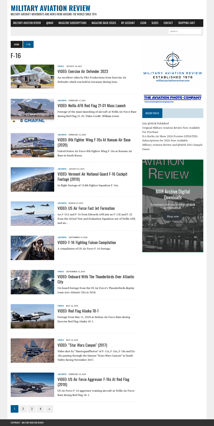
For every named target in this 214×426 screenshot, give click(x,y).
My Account (128, 23)
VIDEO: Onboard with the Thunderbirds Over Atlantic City (96, 279)
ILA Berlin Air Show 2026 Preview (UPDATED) (169, 136)
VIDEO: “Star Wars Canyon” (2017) (82, 345)
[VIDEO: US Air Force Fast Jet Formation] (32, 223)
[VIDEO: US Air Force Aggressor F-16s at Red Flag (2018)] (32, 394)
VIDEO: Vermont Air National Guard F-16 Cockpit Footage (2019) (92, 176)
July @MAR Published (155, 123)
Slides (154, 23)
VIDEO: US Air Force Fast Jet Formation (86, 208)
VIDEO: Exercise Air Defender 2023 (83, 71)
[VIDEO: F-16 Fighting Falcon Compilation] (32, 258)
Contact (168, 23)
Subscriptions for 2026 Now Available (165, 140)
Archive (62, 100)
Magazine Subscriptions (72, 23)
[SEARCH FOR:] (185, 31)
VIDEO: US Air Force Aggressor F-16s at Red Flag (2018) (93, 381)
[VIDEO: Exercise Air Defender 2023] (32, 86)
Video (61, 66)
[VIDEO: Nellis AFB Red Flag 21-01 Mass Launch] (32, 121)
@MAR (49, 23)
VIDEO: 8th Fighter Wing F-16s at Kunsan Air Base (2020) (94, 142)
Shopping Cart (186, 23)
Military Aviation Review (27, 23)
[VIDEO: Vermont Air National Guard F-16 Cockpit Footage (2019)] (32, 189)
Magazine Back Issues (104, 23)
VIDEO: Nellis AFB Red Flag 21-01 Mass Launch (92, 105)
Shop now (173, 216)
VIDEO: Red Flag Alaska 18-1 (78, 311)
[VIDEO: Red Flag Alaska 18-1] (32, 326)
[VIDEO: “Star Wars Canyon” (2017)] (32, 360)
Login (143, 23)
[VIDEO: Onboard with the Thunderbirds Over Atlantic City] (32, 292)
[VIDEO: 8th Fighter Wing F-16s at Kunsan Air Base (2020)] (32, 155)
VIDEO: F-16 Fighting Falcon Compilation (87, 242)
